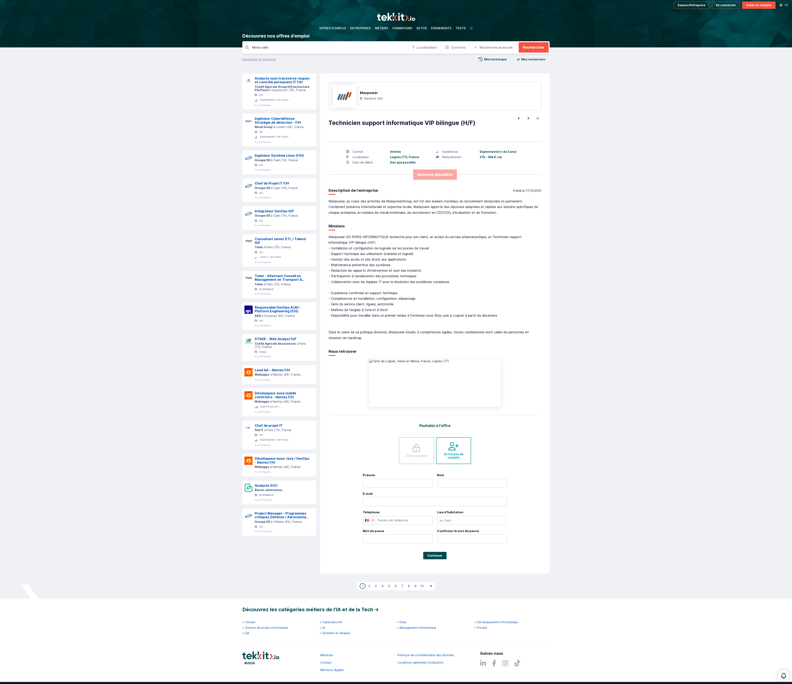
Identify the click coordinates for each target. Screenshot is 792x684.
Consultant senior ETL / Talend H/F (280, 241)
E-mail (367, 493)
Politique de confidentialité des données (425, 655)
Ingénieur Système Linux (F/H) (279, 155)
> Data (401, 622)
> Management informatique (416, 627)
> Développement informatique (496, 622)
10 (422, 586)
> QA (245, 633)
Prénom (369, 475)
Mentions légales (332, 670)
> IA (322, 627)
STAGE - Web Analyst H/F (275, 339)
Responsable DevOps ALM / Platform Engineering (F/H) (277, 309)
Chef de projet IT (269, 425)
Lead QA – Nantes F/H (272, 370)
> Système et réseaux (335, 633)
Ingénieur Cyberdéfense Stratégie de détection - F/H (278, 120)
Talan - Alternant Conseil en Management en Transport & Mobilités (278, 278)
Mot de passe (373, 531)
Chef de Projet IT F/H (272, 183)
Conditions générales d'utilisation (420, 662)
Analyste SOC (266, 485)
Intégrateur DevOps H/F (274, 211)
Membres (326, 655)
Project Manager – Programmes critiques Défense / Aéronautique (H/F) (282, 515)
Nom (440, 475)
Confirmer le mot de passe (458, 531)
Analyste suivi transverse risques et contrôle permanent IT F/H (282, 80)
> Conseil (248, 622)
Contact (326, 662)
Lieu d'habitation (450, 512)
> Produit (480, 627)
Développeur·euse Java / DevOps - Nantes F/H (282, 460)
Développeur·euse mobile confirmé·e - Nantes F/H (275, 395)
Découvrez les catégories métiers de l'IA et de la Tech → (310, 609)
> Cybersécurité (331, 622)
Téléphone (371, 512)
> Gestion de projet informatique (265, 627)
